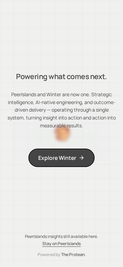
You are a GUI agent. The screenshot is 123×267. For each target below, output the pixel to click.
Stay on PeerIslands (61, 243)
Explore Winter (57, 158)
